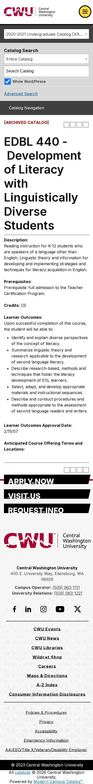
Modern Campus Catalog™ (58, 781)
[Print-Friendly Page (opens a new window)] (79, 124)
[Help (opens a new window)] (86, 124)
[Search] (84, 71)
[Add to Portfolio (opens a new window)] (66, 124)
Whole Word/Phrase (29, 81)
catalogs (23, 772)
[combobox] (46, 34)
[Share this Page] (73, 124)
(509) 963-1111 (66, 587)
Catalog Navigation (26, 107)
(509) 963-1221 (68, 593)
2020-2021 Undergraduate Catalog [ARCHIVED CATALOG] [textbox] (47, 34)
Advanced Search (21, 93)
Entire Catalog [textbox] (19, 59)
